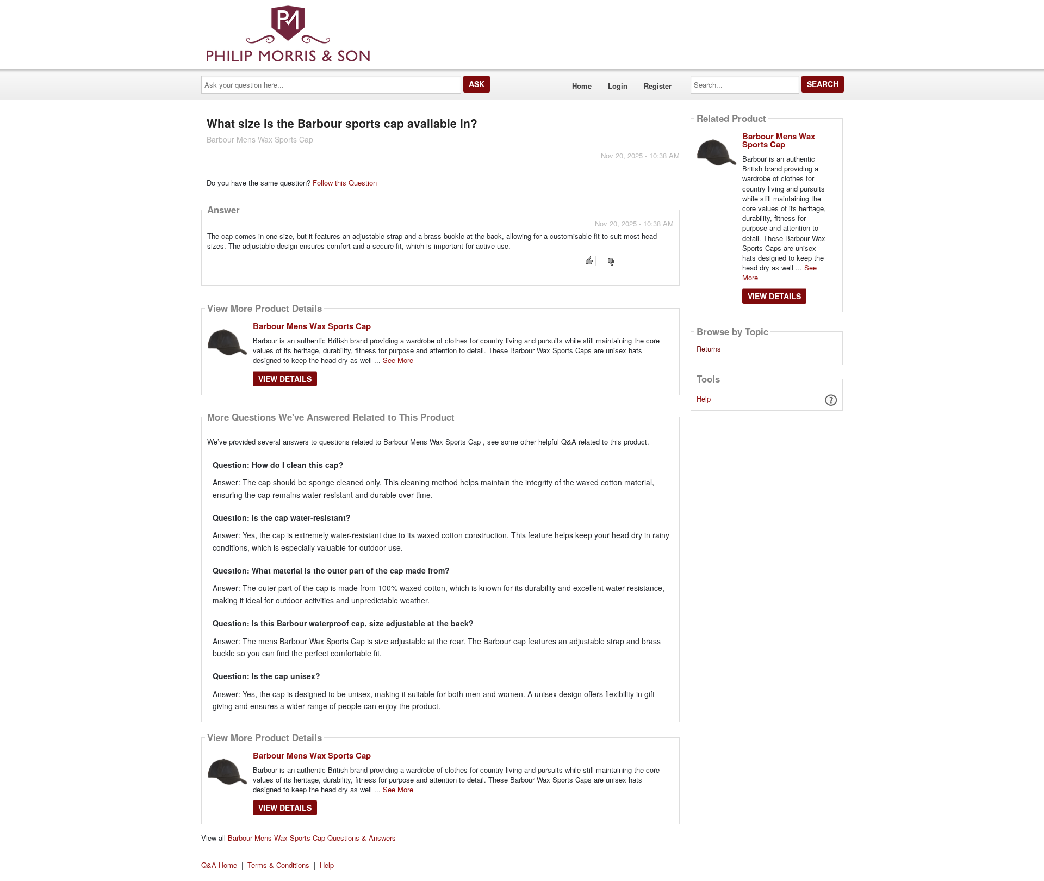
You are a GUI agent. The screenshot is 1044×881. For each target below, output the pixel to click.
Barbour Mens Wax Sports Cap (312, 326)
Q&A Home (219, 865)
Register (658, 86)
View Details (285, 378)
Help (704, 398)
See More (398, 360)
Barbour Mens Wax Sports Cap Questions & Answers (312, 838)
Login (617, 86)
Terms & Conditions (278, 865)
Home (582, 86)
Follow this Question (345, 182)
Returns (709, 349)
